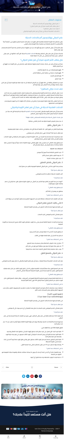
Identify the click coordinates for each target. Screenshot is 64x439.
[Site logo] (32, 2)
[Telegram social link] (23, 376)
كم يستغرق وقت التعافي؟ (55, 187)
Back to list (32, 367)
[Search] (58, 2)
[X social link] (36, 376)
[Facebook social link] (40, 376)
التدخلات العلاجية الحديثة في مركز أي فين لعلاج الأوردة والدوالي (40, 31)
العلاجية (28, 53)
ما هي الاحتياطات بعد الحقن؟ (54, 195)
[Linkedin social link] (28, 376)
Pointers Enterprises (47, 431)
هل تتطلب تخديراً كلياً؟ (57, 170)
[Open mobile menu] (62, 2)
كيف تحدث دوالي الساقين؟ (50, 28)
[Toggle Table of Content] (5, 19)
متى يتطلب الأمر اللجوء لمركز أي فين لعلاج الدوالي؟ (44, 26)
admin (36, 10)
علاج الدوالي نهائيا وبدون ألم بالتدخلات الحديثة (45, 23)
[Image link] (32, 391)
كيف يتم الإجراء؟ (58, 177)
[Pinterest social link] (32, 376)
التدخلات (33, 53)
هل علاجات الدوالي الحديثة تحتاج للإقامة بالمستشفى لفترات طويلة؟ (44, 117)
